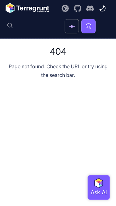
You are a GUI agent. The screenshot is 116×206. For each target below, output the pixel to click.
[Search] (33, 25)
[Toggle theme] (102, 8)
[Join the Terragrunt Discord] (90, 8)
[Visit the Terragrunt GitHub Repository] (77, 8)
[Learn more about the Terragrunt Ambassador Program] (65, 8)
